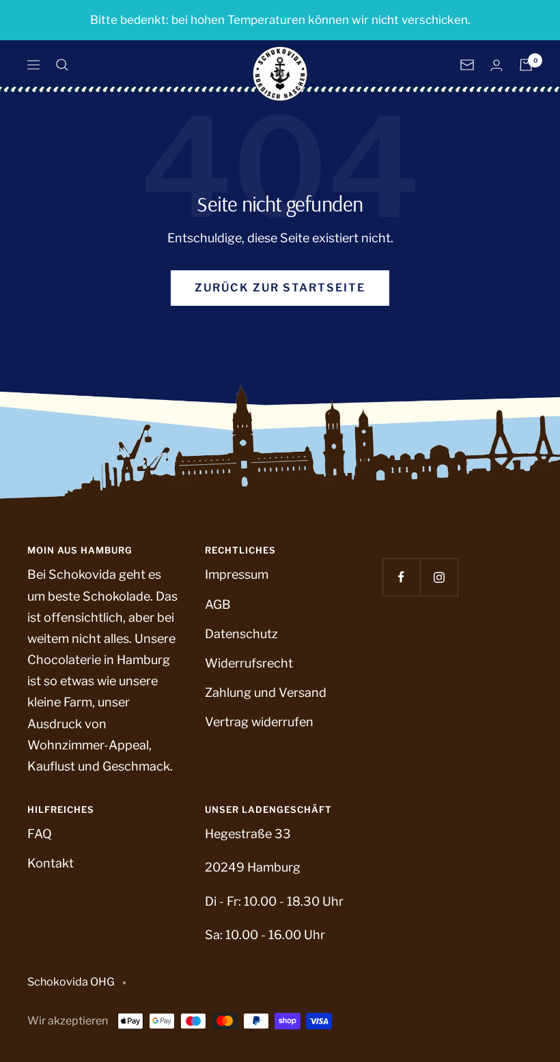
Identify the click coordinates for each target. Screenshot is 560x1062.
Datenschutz (241, 634)
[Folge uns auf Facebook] (401, 577)
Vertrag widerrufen (259, 722)
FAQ (39, 834)
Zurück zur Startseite (280, 287)
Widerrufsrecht (249, 663)
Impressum (236, 574)
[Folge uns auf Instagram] (439, 577)
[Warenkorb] (526, 65)
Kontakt (50, 863)
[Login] (496, 65)
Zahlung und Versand (265, 692)
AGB (218, 604)
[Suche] (62, 65)
